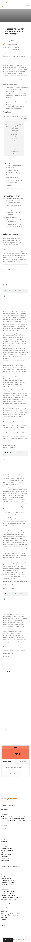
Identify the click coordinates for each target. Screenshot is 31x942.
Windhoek (23, 820)
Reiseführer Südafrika (6, 854)
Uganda (3, 838)
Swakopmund (20, 818)
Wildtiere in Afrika (5, 905)
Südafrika (3, 834)
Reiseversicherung (6, 878)
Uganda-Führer (5, 858)
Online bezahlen (5, 875)
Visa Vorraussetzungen (7, 884)
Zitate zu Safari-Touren (7, 901)
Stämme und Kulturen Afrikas (9, 899)
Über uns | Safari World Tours (8, 869)
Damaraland (12, 818)
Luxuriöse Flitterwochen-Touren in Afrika (11, 897)
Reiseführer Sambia (6, 860)
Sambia (3, 839)
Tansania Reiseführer (6, 856)
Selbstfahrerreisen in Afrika (8, 895)
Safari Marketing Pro (18, 941)
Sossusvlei (15, 817)
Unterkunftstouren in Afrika (8, 893)
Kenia (2, 832)
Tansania (3, 836)
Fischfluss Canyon (15, 820)
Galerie (3, 871)
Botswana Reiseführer (7, 850)
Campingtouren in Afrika (7, 891)
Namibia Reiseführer (6, 848)
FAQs (2, 873)
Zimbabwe (4, 841)
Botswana (4, 830)
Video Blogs (4, 907)
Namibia (3, 828)
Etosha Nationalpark (6, 817)
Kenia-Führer (4, 852)
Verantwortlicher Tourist (7, 880)
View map (3, 919)
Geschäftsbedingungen (7, 882)
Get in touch (4, 928)
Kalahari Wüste (5, 820)
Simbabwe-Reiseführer (7, 862)
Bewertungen (4, 877)
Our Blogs (4, 809)
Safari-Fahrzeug (5, 903)
